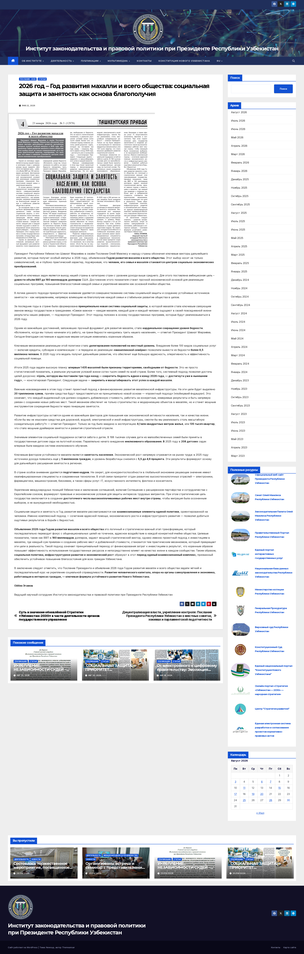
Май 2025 (237, 238)
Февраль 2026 (240, 162)
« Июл (260, 813)
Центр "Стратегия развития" (272, 708)
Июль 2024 (238, 321)
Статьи (42, 79)
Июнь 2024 (238, 330)
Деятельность (62, 60)
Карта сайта (289, 947)
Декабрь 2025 (240, 179)
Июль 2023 (238, 422)
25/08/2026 (95, 873)
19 (253, 794)
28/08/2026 (22, 873)
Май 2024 (237, 338)
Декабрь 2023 (240, 380)
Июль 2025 (238, 221)
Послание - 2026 (28, 79)
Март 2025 (238, 254)
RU (219, 60)
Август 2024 (239, 313)
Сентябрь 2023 (240, 405)
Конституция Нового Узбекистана (184, 60)
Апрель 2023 (239, 447)
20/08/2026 (239, 873)
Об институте (32, 60)
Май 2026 (237, 137)
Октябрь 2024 (240, 296)
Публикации (90, 60)
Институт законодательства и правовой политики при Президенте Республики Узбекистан (152, 48)
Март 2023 (238, 455)
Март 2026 (238, 154)
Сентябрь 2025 (240, 204)
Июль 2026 (238, 120)
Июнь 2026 (238, 129)
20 (261, 794)
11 (244, 787)
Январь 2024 (239, 372)
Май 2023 (237, 439)
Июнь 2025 (238, 229)
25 (244, 800)
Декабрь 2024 (240, 279)
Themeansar (68, 947)
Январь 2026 (239, 170)
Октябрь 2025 (239, 196)
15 (279, 787)
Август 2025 (239, 212)
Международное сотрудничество (121, 855)
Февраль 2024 (240, 363)
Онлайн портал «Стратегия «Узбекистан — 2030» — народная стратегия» (271, 690)
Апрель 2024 (239, 346)
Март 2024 (238, 355)
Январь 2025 (239, 271)
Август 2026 (239, 112)
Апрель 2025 (239, 246)
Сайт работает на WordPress (23, 947)
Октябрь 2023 (239, 397)
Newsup (50, 947)
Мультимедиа (118, 60)
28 (270, 800)
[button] (293, 60)
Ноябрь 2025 (239, 187)
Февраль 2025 (240, 263)
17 (235, 794)
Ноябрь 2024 (239, 288)
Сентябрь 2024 (240, 305)
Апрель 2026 (239, 145)
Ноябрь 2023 (239, 388)
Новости (36, 859)
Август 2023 (239, 413)
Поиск (235, 78)
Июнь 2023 (238, 430)
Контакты (144, 60)
